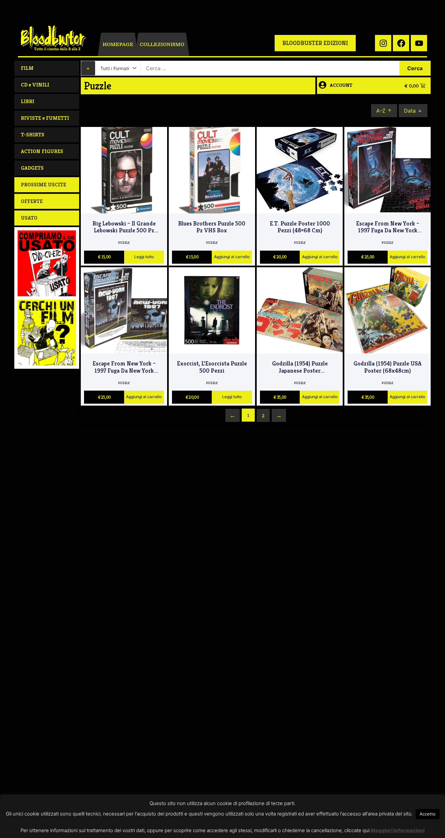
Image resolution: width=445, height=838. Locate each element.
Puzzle (124, 243)
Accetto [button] (428, 813)
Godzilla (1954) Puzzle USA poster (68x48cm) (387, 367)
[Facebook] (401, 43)
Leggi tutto (144, 257)
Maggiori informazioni (397, 830)
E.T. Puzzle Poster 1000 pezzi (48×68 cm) (300, 227)
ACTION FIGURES (42, 151)
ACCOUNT (341, 85)
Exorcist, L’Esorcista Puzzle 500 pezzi (212, 367)
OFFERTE (32, 201)
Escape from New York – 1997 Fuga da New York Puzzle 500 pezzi (387, 230)
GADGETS (32, 167)
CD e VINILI (35, 84)
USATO (29, 217)
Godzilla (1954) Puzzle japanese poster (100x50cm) (300, 370)
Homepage (118, 44)
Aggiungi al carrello (232, 257)
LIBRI (27, 101)
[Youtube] (419, 43)
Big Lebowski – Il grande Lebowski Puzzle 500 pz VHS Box (124, 230)
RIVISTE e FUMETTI (45, 118)
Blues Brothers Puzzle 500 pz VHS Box (211, 227)
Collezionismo (162, 44)
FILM (27, 68)
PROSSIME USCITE (43, 184)
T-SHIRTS (32, 134)
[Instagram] (383, 43)
